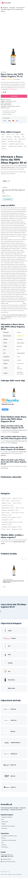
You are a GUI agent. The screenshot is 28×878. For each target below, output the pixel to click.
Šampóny (4, 141)
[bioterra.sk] (7, 720)
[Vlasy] (5, 654)
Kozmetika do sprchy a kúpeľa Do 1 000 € (11, 517)
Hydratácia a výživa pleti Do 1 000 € (10, 510)
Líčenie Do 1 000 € (6, 498)
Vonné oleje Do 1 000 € (7, 520)
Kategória (10, 874)
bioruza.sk (7, 108)
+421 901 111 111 (7, 856)
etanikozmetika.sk (15, 742)
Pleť (13, 134)
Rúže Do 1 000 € (6, 529)
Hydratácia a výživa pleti (7, 139)
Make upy (4, 146)
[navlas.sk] (7, 787)
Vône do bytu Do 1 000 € (7, 505)
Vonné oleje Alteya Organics (13, 106)
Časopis (14, 874)
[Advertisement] (14, 27)
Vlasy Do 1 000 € (15, 500)
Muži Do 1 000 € (6, 512)
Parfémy (22, 134)
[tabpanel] (13, 55)
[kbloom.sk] (7, 765)
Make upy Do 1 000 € (7, 524)
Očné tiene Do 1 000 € (17, 529)
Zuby (23, 136)
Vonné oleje (3, 72)
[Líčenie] (5, 630)
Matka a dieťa (17, 136)
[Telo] (5, 671)
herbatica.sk (14, 753)
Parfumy (8, 134)
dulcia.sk (13, 731)
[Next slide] (25, 559)
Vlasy (17, 134)
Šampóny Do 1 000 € (7, 515)
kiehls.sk (13, 776)
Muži (16, 139)
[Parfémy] (5, 663)
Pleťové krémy (4, 847)
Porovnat (5, 409)
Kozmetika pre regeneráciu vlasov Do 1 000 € (12, 522)
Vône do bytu (9, 136)
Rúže (25, 146)
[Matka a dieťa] (5, 688)
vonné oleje (7, 316)
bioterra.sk (13, 720)
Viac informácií (13, 89)
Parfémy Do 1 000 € (6, 503)
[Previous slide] (22, 559)
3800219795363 (7, 104)
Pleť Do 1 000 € (5, 500)
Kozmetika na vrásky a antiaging (15, 146)
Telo (3, 136)
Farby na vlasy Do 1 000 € (18, 512)
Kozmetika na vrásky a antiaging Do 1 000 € (11, 527)
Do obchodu (14, 96)
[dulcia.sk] (7, 731)
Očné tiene (4, 148)
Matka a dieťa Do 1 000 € (8, 508)
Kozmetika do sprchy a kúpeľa (14, 141)
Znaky (6, 874)
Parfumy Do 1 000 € (17, 498)
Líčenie (3, 134)
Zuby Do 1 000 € (20, 508)
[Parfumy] (7, 638)
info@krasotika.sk (7, 859)
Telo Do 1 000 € (17, 503)
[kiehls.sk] (7, 776)
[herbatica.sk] (7, 753)
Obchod (2, 874)
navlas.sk (13, 787)
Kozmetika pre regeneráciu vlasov (16, 144)
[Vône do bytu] (5, 679)
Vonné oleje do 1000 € (11, 101)
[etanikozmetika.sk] (7, 742)
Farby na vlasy (22, 139)
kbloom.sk (13, 765)
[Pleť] (5, 646)
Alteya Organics (8, 103)
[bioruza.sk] (7, 709)
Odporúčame (19, 874)
